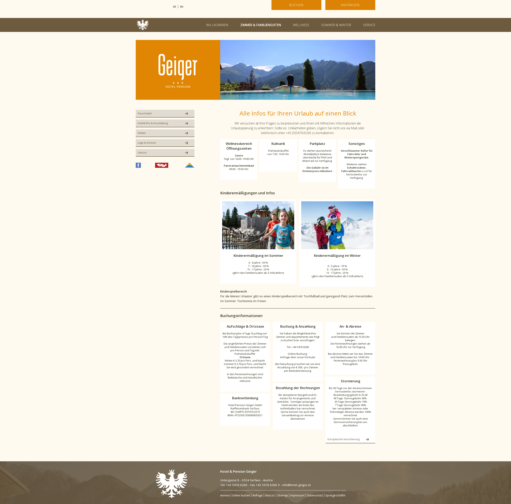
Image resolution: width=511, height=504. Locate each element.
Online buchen (241, 495)
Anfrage (258, 495)
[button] (297, 70)
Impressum (297, 495)
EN (181, 6)
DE (174, 6)
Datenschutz (315, 495)
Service (369, 25)
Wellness (301, 25)
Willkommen (217, 25)
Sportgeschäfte (335, 495)
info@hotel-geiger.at (296, 485)
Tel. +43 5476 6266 (233, 485)
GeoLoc (270, 495)
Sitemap (282, 495)
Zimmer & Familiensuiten (260, 25)
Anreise (225, 495)
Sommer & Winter (336, 25)
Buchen (296, 5)
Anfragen (350, 5)
